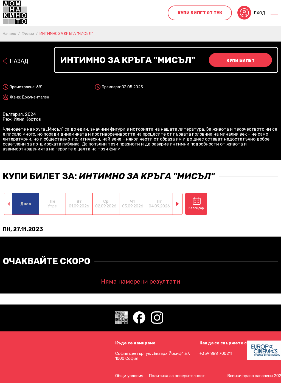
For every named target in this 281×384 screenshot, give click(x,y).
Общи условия (129, 375)
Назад (19, 61)
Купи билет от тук (200, 12)
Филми (28, 33)
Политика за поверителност (177, 375)
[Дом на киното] (15, 13)
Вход (259, 12)
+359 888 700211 (215, 353)
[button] (177, 204)
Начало (9, 33)
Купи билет (240, 60)
